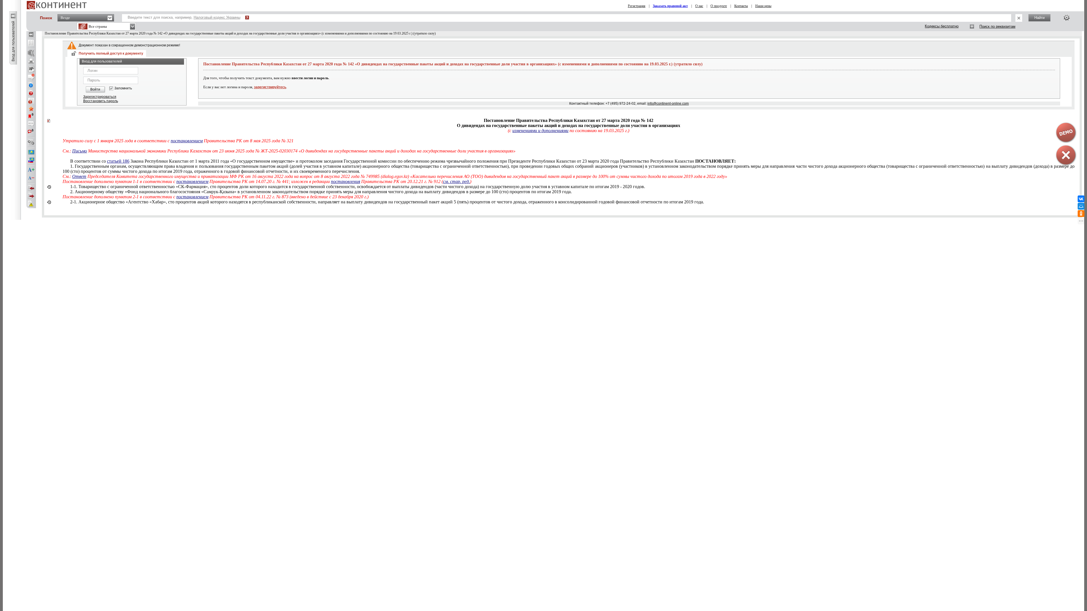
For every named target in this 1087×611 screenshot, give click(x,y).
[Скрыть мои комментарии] (31, 124)
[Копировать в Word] (31, 69)
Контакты (741, 6)
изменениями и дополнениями (540, 130)
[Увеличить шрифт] (31, 170)
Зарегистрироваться (99, 97)
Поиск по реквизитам (997, 26)
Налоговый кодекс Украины (217, 17)
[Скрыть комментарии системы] (31, 77)
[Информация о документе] (31, 84)
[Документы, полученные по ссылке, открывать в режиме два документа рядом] (31, 43)
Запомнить (123, 88)
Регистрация (636, 6)
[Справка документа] (31, 92)
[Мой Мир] (1081, 206)
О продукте (719, 6)
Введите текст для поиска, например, (184, 17)
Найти (1039, 18)
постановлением (187, 140)
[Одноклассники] (1081, 213)
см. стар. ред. (456, 181)
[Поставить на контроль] (31, 100)
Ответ (79, 176)
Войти (95, 89)
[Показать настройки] (1066, 17)
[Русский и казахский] (31, 160)
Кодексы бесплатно (941, 26)
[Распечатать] (31, 61)
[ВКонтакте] (1081, 198)
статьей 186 (118, 161)
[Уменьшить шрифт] (31, 178)
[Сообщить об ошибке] (31, 203)
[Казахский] (31, 152)
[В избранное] (31, 108)
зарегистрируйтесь (270, 87)
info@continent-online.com (668, 104)
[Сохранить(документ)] (31, 53)
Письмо (79, 151)
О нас (699, 6)
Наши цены (763, 6)
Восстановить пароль (100, 101)
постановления (345, 181)
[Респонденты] (31, 195)
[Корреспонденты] (31, 187)
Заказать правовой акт (670, 6)
